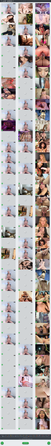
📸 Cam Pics (47, 436)
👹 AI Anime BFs (38, 436)
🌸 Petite (40, 435)
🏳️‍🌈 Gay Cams (8, 436)
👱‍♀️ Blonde (27, 435)
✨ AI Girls (26, 436)
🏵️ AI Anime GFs (30, 436)
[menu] (2, 443)
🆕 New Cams (4, 436)
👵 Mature (21, 435)
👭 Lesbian (46, 435)
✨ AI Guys (34, 436)
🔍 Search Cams (26, 437)
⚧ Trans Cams (12, 436)
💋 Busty (43, 435)
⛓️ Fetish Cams (22, 436)
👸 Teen (24, 435)
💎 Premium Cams (17, 436)
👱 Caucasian (12, 435)
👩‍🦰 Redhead (34, 435)
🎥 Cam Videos (43, 436)
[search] (48, 443)
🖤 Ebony (5, 435)
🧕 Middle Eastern (16, 435)
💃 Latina (8, 435)
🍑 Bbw (37, 435)
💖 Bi (49, 435)
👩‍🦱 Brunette (30, 435)
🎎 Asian (2, 435)
